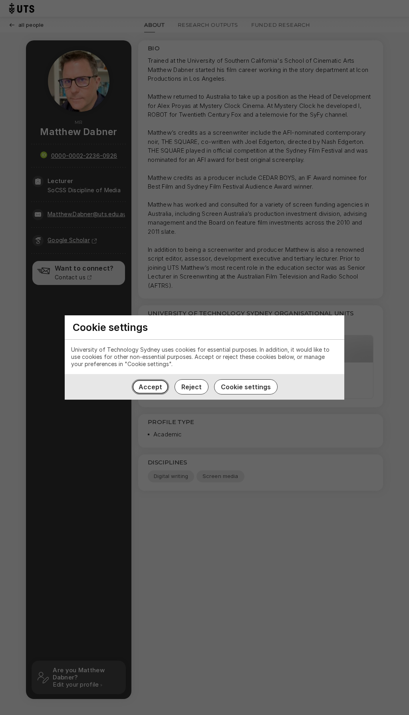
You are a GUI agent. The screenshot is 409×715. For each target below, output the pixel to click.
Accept (150, 387)
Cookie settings (246, 387)
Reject (191, 387)
